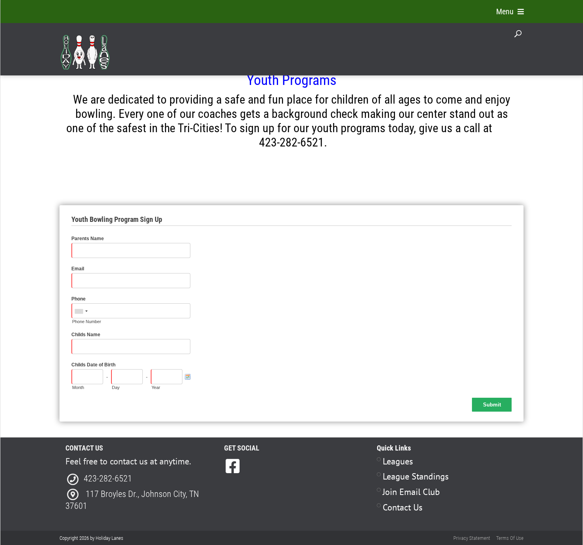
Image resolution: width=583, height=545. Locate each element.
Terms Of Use (510, 538)
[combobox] (81, 311)
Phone (78, 299)
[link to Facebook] (233, 466)
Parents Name (87, 238)
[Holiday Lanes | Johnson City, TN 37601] (85, 47)
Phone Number (86, 321)
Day (116, 387)
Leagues (398, 461)
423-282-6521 (108, 478)
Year (156, 387)
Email (77, 269)
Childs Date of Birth (93, 365)
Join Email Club (411, 491)
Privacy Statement (471, 538)
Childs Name (85, 334)
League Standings (416, 476)
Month (78, 387)
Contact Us (402, 507)
